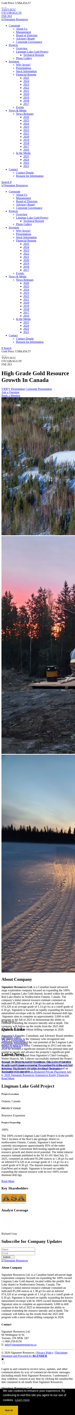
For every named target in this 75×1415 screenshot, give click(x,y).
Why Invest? (23, 64)
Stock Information (26, 71)
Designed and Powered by (24, 1355)
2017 (26, 104)
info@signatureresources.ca (20, 1344)
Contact (13, 169)
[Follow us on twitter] (2, 6)
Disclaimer (61, 1352)
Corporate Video (11, 1037)
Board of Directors (27, 35)
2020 (26, 94)
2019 (26, 97)
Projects (13, 45)
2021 (26, 90)
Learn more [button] (22, 1400)
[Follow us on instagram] (5, 6)
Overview (21, 48)
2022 (26, 87)
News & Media (17, 110)
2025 (26, 77)
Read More (7, 1078)
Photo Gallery (24, 58)
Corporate (14, 25)
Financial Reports (26, 74)
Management (23, 32)
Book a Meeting (10, 395)
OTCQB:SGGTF (11, 12)
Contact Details (25, 172)
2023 (26, 84)
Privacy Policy (44, 1352)
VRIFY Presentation (13, 388)
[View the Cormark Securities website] (34, 1230)
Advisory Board (25, 38)
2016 (26, 149)
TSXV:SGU (8, 9)
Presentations (23, 68)
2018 (26, 100)
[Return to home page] (14, 19)
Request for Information (30, 175)
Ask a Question (10, 392)
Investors (14, 61)
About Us (21, 28)
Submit (7, 1257)
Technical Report (11, 1046)
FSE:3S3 (6, 16)
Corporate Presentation (39, 388)
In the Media (23, 153)
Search (5, 182)
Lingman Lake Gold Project (32, 51)
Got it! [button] (9, 1410)
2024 (26, 81)
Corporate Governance (29, 41)
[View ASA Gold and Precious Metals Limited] (13, 1203)
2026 (26, 117)
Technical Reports (33, 54)
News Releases (24, 113)
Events (20, 107)
